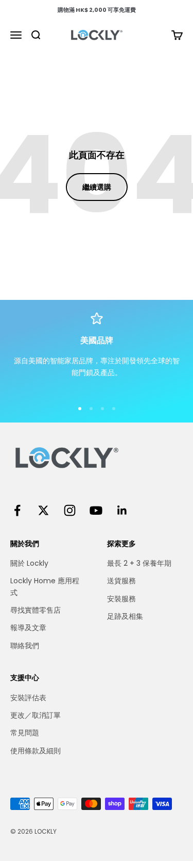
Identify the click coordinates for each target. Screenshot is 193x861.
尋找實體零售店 (35, 610)
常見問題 (24, 733)
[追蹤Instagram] (70, 510)
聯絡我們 (24, 645)
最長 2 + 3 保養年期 (139, 563)
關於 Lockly (29, 563)
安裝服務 (121, 599)
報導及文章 (28, 627)
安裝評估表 (28, 698)
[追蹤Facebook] (17, 510)
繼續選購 (96, 187)
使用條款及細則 (35, 751)
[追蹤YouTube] (96, 510)
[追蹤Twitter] (43, 510)
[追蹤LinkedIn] (122, 510)
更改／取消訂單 (35, 715)
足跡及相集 (125, 616)
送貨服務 (121, 581)
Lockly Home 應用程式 (44, 586)
